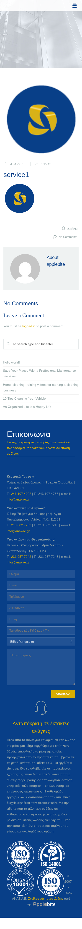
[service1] (41, 119)
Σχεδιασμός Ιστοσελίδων (45, 898)
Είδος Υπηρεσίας (22, 641)
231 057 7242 (21, 556)
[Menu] (74, 6)
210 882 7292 (21, 525)
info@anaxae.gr (18, 499)
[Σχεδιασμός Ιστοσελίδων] (43, 904)
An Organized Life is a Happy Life (27, 406)
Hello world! (11, 362)
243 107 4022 (21, 494)
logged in (29, 326)
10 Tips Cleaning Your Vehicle (24, 398)
